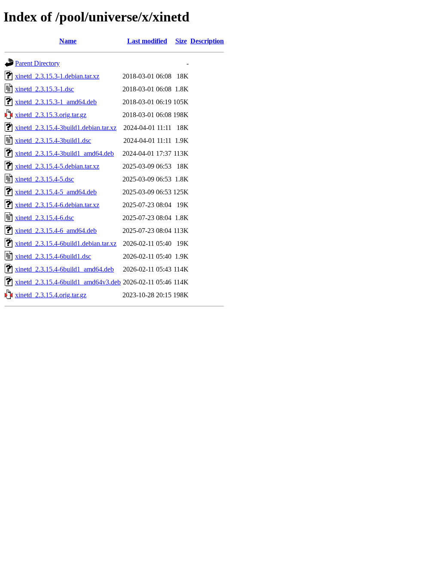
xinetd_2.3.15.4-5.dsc (44, 179)
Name (67, 41)
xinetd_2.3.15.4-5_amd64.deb (56, 192)
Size (181, 41)
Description (207, 41)
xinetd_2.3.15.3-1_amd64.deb (56, 102)
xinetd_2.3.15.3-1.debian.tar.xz (57, 76)
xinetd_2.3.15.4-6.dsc (44, 217)
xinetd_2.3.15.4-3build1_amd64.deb (64, 153)
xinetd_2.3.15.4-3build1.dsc (53, 140)
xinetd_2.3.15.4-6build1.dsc (53, 256)
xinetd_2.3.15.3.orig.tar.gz (50, 114)
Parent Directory (37, 63)
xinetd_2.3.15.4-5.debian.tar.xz (57, 166)
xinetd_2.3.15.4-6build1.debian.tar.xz (65, 243)
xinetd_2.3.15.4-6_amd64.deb (56, 230)
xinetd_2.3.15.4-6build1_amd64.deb (64, 269)
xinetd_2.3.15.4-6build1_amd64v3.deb (68, 282)
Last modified (147, 41)
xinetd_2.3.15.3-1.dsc (44, 89)
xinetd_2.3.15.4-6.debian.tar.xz (57, 204)
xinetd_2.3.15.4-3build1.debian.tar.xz (65, 127)
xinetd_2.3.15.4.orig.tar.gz (50, 295)
